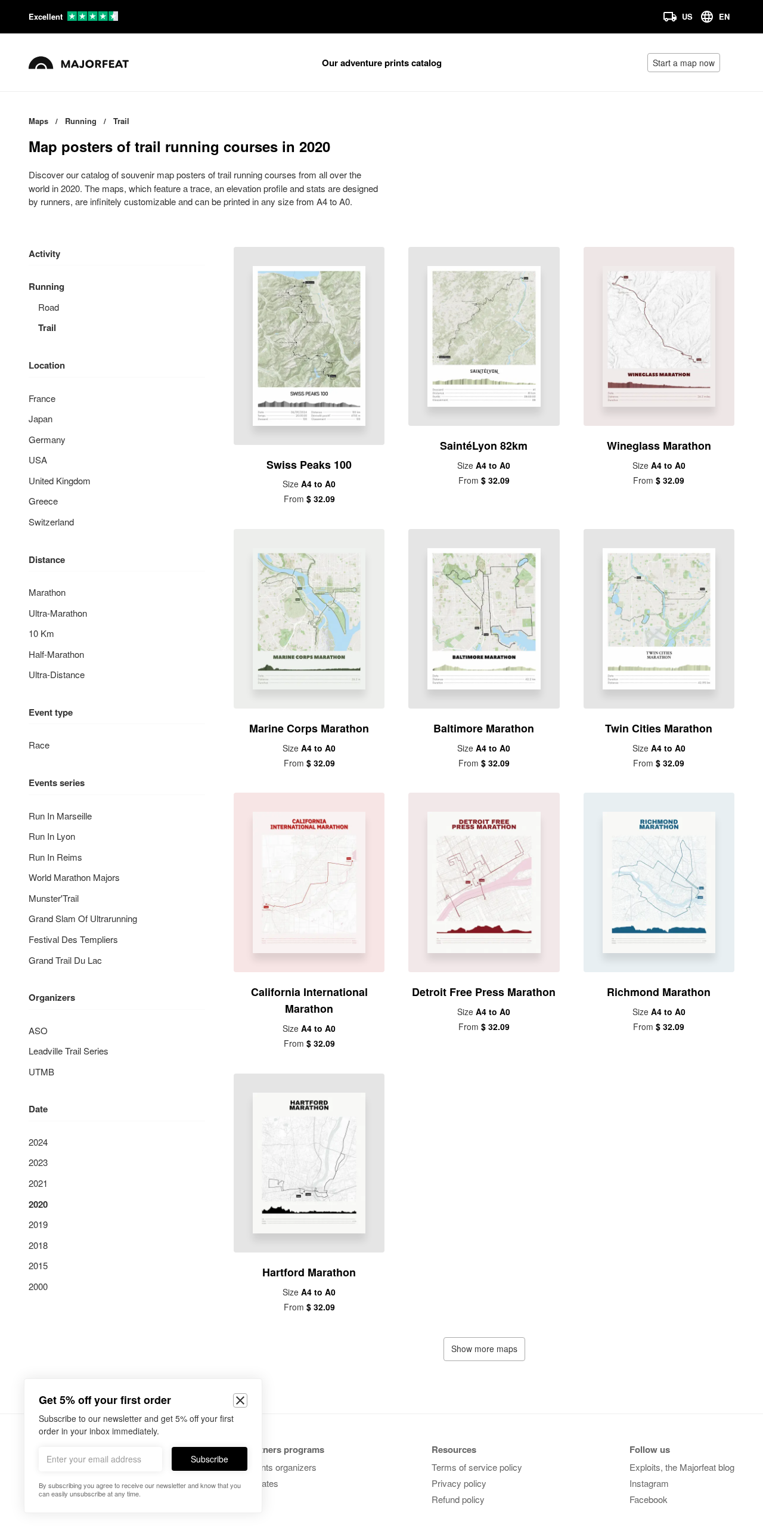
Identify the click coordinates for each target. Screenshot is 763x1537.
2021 (38, 1183)
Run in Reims (55, 857)
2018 (38, 1245)
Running (46, 286)
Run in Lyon (52, 836)
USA (38, 459)
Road (48, 307)
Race (39, 744)
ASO (38, 1030)
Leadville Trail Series (68, 1050)
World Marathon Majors (74, 877)
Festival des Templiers (73, 939)
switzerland (51, 521)
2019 (38, 1224)
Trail (47, 327)
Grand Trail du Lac (65, 960)
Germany (47, 439)
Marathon (47, 592)
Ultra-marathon (58, 613)
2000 (38, 1286)
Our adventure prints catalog (382, 62)
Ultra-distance (57, 674)
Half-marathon (56, 654)
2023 (38, 1162)
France (42, 398)
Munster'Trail (54, 898)
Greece (43, 500)
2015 (38, 1265)
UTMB (41, 1071)
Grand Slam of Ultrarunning (83, 918)
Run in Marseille (60, 815)
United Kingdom (60, 480)
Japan (40, 418)
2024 (38, 1142)
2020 (38, 1204)
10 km (41, 633)
